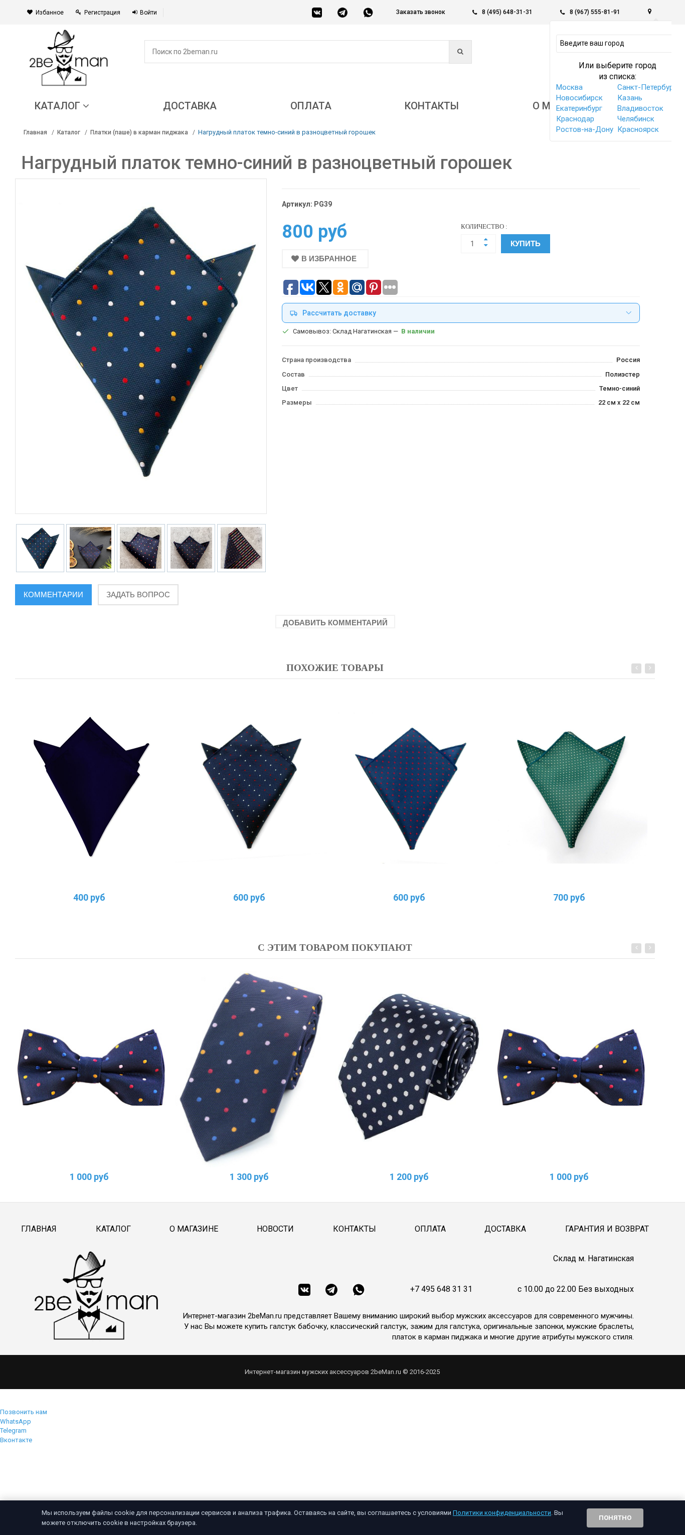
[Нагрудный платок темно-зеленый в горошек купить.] (571, 787)
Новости (275, 1229)
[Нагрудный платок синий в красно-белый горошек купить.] (251, 787)
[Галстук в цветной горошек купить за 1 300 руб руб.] (251, 1066)
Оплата (430, 1229)
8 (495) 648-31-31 (507, 12)
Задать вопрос (138, 594)
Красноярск (638, 129)
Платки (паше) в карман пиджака (139, 132)
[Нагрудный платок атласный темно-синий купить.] (91, 787)
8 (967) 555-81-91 (595, 12)
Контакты (354, 1229)
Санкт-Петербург (646, 87)
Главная (35, 132)
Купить (525, 243)
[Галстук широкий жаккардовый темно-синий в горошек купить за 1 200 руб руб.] (411, 1066)
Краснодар (575, 118)
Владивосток (640, 108)
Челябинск (635, 118)
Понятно (615, 1517)
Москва (569, 87)
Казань (629, 97)
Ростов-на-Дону (584, 129)
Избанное (50, 12)
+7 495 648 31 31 (441, 1289)
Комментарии (53, 594)
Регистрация (102, 12)
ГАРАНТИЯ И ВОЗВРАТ (607, 1229)
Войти (148, 12)
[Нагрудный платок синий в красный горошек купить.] (411, 787)
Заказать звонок (420, 12)
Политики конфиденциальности (502, 1512)
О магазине (193, 1229)
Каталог (68, 132)
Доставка (505, 1229)
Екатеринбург (579, 108)
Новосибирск (579, 97)
